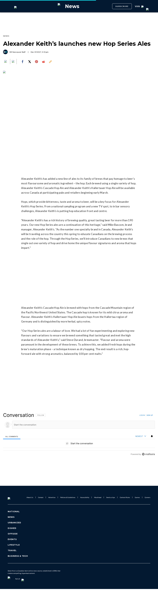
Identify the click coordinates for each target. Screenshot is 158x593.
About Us (30, 497)
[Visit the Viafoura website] (148, 454)
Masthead (97, 497)
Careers (147, 497)
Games (137, 497)
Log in (142, 415)
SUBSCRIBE (122, 6)
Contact (40, 497)
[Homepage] (14, 497)
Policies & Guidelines (67, 497)
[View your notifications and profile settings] (152, 436)
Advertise (51, 497)
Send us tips (110, 497)
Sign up (150, 415)
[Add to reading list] (13, 61)
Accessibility (84, 497)
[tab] (11, 436)
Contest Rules (125, 497)
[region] (79, 434)
